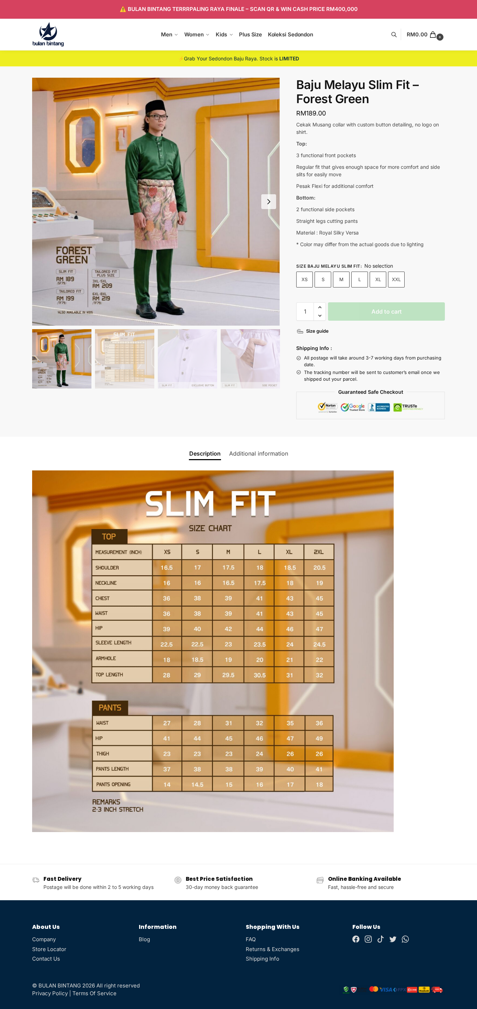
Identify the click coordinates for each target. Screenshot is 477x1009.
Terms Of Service (94, 993)
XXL (396, 279)
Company (44, 939)
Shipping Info (262, 958)
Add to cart (386, 311)
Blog (144, 939)
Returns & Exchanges (272, 949)
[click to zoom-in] (156, 202)
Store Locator (49, 949)
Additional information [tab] (258, 453)
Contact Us (46, 958)
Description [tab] (205, 453)
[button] (426, 34)
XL (378, 279)
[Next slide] (268, 201)
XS (305, 279)
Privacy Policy (50, 993)
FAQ (251, 939)
